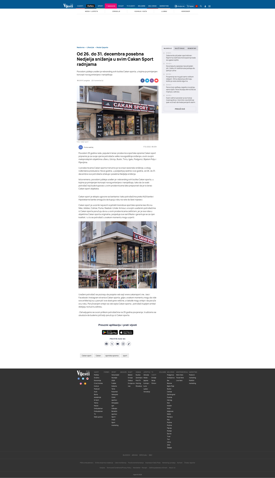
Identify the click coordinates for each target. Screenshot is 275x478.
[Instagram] (123, 344)
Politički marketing (192, 381)
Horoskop (147, 392)
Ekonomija (97, 380)
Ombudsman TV (98, 412)
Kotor (169, 408)
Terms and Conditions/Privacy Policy (119, 468)
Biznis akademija (97, 395)
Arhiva (135, 455)
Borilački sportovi (114, 412)
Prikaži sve (180, 109)
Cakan (98, 355)
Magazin (123, 372)
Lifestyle (147, 372)
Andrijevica (171, 378)
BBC (150, 455)
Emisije (153, 378)
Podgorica (170, 375)
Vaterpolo (115, 394)
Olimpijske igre (115, 404)
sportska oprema (111, 355)
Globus (130, 380)
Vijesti (96, 372)
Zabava (138, 372)
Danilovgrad (171, 394)
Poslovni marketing (192, 376)
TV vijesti (153, 373)
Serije (153, 380)
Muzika (138, 375)
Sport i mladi (114, 418)
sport (125, 355)
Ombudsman (98, 408)
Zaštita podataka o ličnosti (158, 468)
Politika (96, 375)
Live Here (179, 380)
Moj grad (170, 372)
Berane (169, 383)
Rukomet (115, 392)
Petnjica (170, 417)
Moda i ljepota (146, 379)
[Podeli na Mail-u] (156, 80)
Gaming (138, 383)
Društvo (96, 378)
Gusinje (169, 397)
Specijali (143, 455)
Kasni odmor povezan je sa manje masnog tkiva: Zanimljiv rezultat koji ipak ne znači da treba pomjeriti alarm (180, 100)
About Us (172, 468)
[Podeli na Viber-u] (152, 80)
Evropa (130, 378)
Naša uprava (98, 417)
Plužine (169, 422)
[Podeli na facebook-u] (143, 80)
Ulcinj (169, 442)
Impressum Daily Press (152, 463)
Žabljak (169, 448)
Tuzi (168, 439)
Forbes (106, 372)
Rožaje (169, 431)
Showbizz (139, 386)
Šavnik (169, 434)
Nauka (96, 406)
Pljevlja (169, 428)
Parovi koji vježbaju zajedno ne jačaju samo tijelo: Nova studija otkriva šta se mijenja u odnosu (181, 89)
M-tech (96, 400)
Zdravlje (146, 375)
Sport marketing (115, 423)
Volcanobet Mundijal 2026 (115, 377)
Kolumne (162, 372)
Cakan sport (86, 355)
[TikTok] (129, 344)
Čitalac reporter (189, 463)
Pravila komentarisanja (136, 463)
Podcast (97, 389)
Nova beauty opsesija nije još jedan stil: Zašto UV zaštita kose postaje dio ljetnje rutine (180, 68)
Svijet (130, 372)
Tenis (113, 389)
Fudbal (114, 383)
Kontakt (180, 463)
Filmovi (153, 383)
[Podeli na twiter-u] (147, 80)
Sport (114, 372)
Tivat (168, 436)
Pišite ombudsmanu (86, 463)
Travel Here (180, 378)
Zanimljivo (139, 378)
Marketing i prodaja (168, 463)
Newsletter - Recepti (140, 468)
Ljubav (146, 389)
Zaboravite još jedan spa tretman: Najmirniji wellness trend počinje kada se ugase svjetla (181, 57)
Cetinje (169, 392)
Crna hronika (98, 383)
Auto (95, 392)
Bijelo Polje (170, 386)
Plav (168, 420)
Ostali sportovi (114, 398)
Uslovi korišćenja (120, 463)
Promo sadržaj (88, 147)
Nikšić (169, 414)
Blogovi (126, 455)
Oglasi (191, 6)
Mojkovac (170, 411)
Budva (169, 389)
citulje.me (180, 6)
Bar (168, 380)
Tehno (96, 403)
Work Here (179, 375)
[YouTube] (118, 344)
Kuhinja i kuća (146, 384)
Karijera (102, 468)
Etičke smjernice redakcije (104, 463)
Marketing (193, 372)
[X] (112, 344)
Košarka (114, 386)
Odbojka (114, 408)
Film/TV (138, 380)
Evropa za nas (131, 384)
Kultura (96, 386)
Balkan (130, 375)
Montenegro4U (182, 372)
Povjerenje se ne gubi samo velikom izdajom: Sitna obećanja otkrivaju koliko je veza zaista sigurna (180, 79)
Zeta (168, 445)
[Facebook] (106, 344)
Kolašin (169, 406)
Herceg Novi (169, 401)
